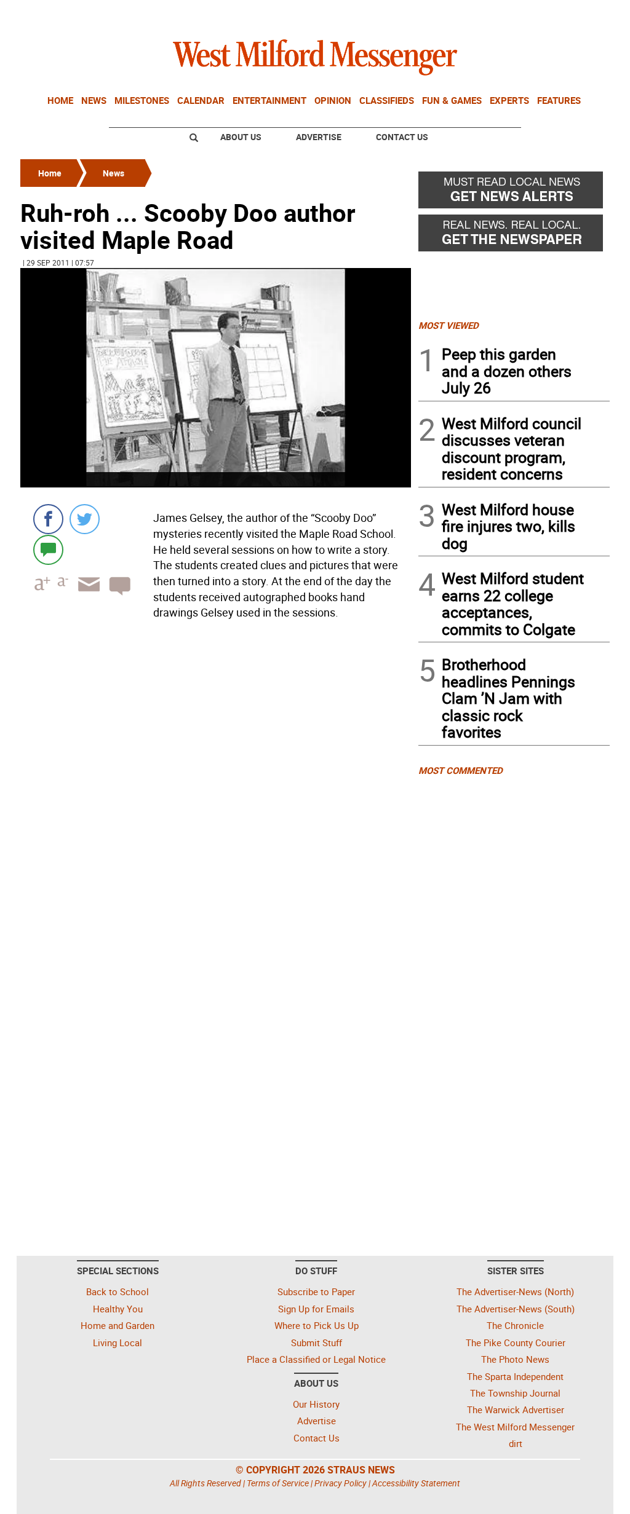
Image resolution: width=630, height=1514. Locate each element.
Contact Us (402, 137)
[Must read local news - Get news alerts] (514, 193)
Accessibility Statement (416, 1483)
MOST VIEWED (448, 325)
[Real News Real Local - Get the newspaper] (514, 236)
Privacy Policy (340, 1483)
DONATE (580, 14)
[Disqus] (215, 780)
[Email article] (85, 595)
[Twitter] (85, 519)
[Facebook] (48, 519)
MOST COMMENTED (460, 770)
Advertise (318, 137)
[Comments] (48, 549)
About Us (240, 137)
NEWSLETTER (510, 14)
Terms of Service (278, 1483)
